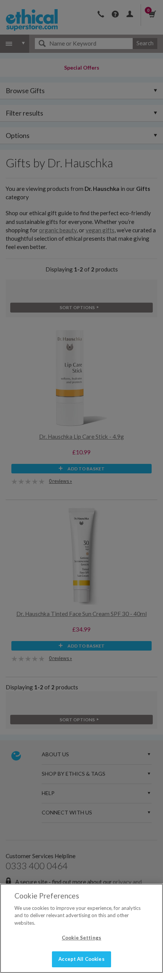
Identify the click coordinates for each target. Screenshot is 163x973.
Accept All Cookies (81, 959)
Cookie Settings (81, 938)
